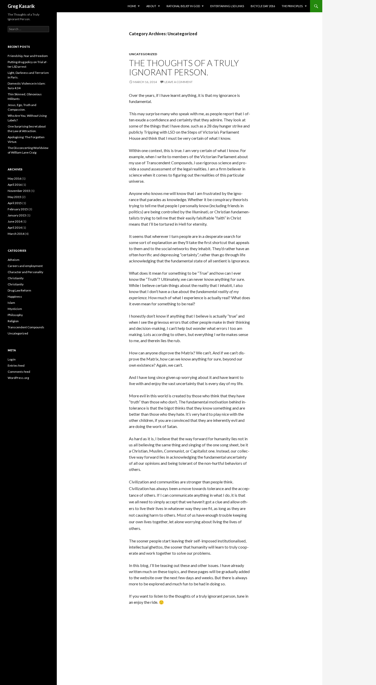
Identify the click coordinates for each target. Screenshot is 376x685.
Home (132, 6)
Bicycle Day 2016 (263, 6)
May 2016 (14, 178)
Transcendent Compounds (26, 327)
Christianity (16, 278)
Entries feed (16, 365)
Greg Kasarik (21, 6)
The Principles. (292, 6)
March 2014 (16, 234)
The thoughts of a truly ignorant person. (184, 67)
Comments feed (19, 372)
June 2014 (15, 221)
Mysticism (15, 309)
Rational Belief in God (183, 6)
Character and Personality (25, 272)
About (151, 6)
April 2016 (15, 185)
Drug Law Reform (19, 290)
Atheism (13, 260)
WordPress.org (18, 378)
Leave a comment (178, 82)
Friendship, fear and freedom (28, 56)
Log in (12, 359)
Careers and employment (25, 266)
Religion (13, 321)
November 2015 (19, 191)
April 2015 (15, 203)
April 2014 (15, 227)
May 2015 (14, 197)
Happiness (15, 296)
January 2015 (17, 215)
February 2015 (18, 209)
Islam (11, 303)
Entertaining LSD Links (227, 6)
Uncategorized (143, 54)
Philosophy (15, 315)
